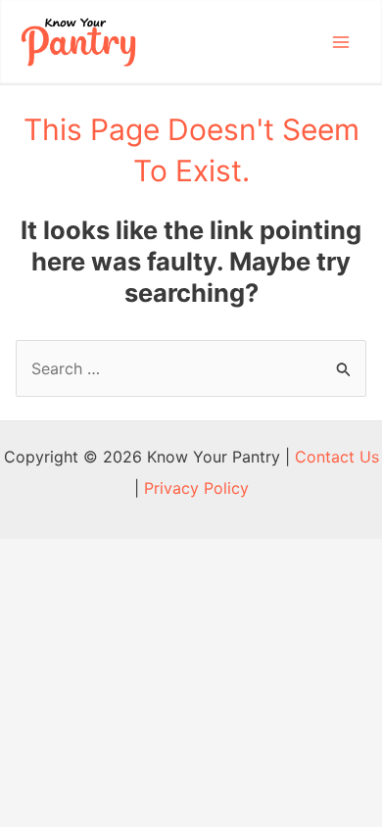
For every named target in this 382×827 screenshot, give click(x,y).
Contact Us (337, 456)
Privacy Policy (196, 488)
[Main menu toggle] (340, 42)
